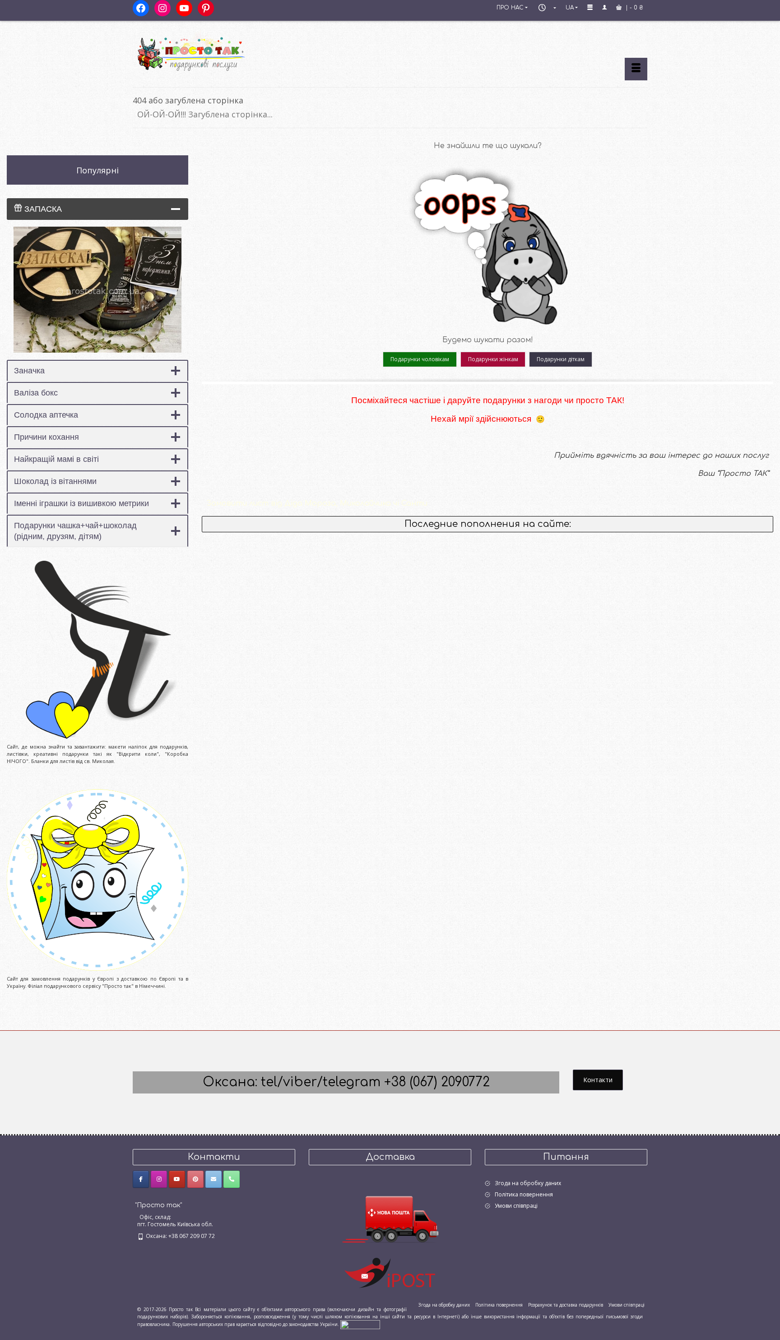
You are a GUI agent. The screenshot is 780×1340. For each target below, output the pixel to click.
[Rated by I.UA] (360, 1324)
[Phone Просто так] (231, 1179)
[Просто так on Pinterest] (195, 1179)
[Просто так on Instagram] (159, 1179)
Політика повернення (524, 1194)
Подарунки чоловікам (419, 359)
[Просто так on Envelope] (213, 1179)
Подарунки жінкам (493, 359)
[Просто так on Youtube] (177, 1179)
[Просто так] (214, 50)
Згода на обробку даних (528, 1183)
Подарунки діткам (561, 359)
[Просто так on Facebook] (141, 1179)
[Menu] (636, 69)
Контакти (598, 1079)
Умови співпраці (516, 1206)
